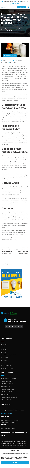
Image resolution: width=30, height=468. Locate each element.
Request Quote (22, 7)
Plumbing (5, 347)
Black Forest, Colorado (7, 384)
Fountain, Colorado (6, 400)
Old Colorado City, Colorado (9, 392)
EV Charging (5, 357)
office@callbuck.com (9, 1)
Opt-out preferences (11, 465)
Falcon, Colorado (6, 394)
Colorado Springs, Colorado (9, 378)
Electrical (5, 344)
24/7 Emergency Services (9, 355)
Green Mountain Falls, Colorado (9, 397)
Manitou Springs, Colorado (8, 389)
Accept (15, 462)
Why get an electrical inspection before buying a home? (8, 251)
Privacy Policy (18, 465)
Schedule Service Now (6, 413)
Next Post (23, 247)
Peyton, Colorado (6, 381)
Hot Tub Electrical (7, 363)
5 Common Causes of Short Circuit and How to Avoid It (22, 251)
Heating (4, 349)
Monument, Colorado (7, 386)
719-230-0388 (24, 1)
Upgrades (5, 360)
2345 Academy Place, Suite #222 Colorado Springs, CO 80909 (10, 421)
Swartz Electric (7, 60)
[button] (28, 450)
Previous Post (7, 247)
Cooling (4, 352)
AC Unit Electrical (7, 365)
